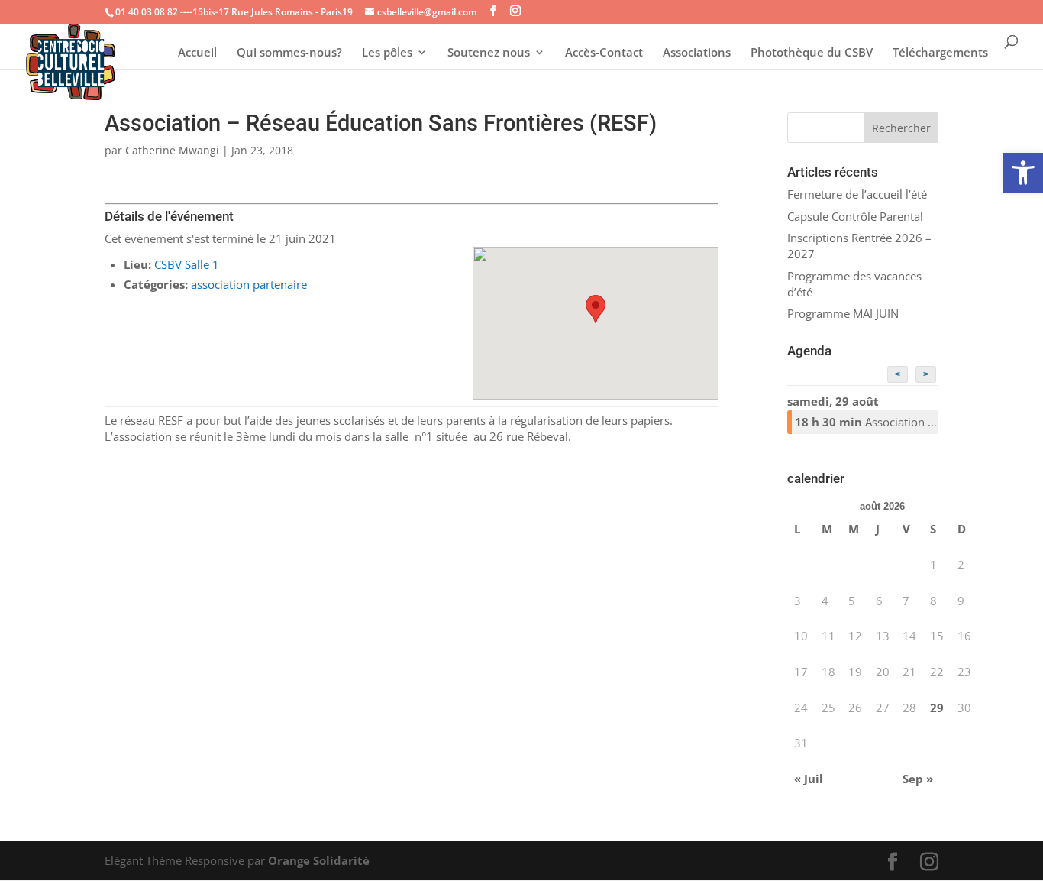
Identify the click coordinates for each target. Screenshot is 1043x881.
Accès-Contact (604, 53)
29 (937, 707)
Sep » (918, 778)
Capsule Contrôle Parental (855, 216)
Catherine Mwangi (172, 150)
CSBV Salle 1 (186, 264)
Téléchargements (940, 53)
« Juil (808, 778)
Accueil (197, 53)
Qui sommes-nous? (289, 53)
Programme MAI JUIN (843, 313)
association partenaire (249, 284)
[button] (1023, 173)
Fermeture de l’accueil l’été (857, 194)
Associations (697, 53)
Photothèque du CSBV (812, 53)
